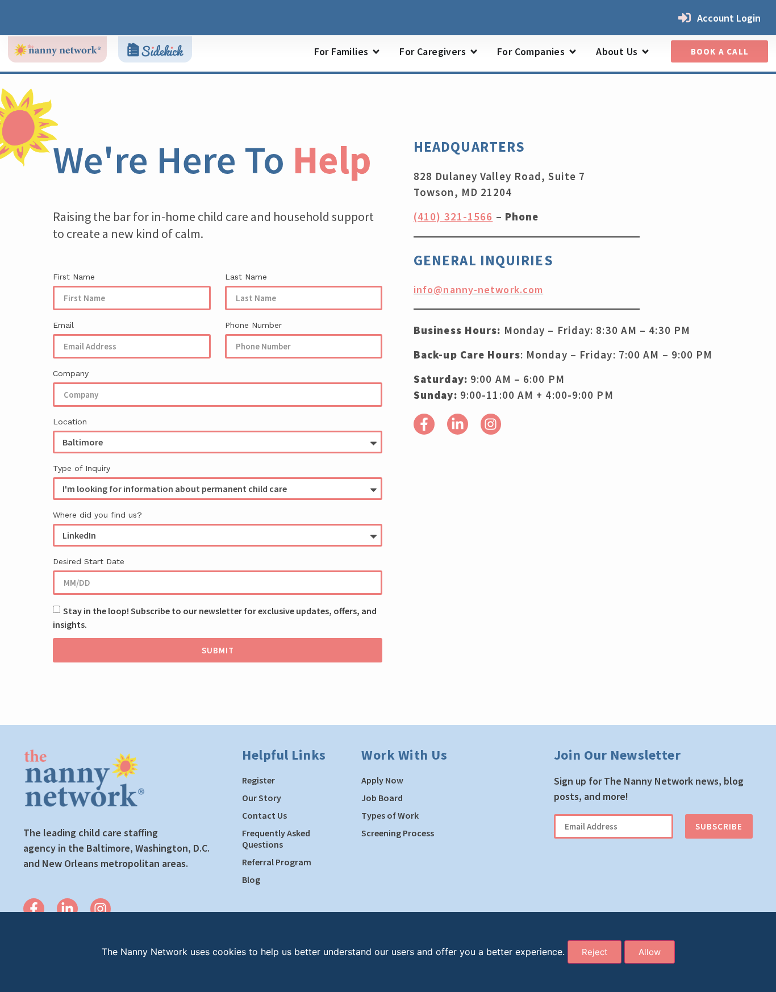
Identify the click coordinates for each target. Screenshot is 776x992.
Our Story (261, 797)
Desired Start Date (88, 561)
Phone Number (253, 325)
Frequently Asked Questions (276, 838)
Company (71, 373)
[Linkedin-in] (457, 424)
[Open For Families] (376, 51)
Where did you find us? (97, 514)
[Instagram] (491, 424)
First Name (74, 276)
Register (258, 780)
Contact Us (264, 815)
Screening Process (397, 833)
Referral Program (276, 862)
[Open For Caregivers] (474, 51)
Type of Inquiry (81, 468)
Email (63, 325)
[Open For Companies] (573, 51)
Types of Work (390, 815)
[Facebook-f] (424, 424)
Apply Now (382, 780)
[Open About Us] (645, 51)
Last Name (246, 276)
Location (70, 421)
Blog (251, 879)
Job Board (382, 797)
